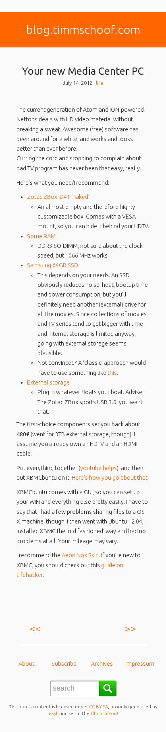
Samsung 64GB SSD (52, 265)
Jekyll (52, 713)
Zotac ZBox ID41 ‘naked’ (58, 197)
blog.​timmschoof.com (83, 29)
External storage (48, 382)
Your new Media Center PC (83, 71)
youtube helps (98, 468)
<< (35, 628)
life (100, 83)
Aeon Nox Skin (80, 555)
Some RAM (41, 236)
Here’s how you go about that (109, 477)
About (26, 663)
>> (130, 628)
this (112, 373)
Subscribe (64, 663)
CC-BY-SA (98, 706)
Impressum (139, 663)
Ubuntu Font (105, 713)
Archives (102, 663)
